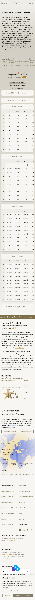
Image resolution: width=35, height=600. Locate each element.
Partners (18, 474)
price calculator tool (8, 380)
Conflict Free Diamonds (8, 513)
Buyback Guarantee (7, 502)
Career (11, 474)
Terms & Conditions (7, 524)
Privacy (3, 519)
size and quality (19, 348)
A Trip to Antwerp (24, 508)
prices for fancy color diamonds (12, 378)
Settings (17, 595)
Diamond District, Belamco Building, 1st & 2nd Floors (18, 463)
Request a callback (26, 431)
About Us (4, 474)
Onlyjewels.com (11, 540)
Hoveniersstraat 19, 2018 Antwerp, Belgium (15, 465)
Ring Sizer (22, 519)
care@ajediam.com (8, 454)
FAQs (20, 513)
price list (14, 328)
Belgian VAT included (14, 77)
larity (26, 392)
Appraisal (21, 502)
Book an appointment (9, 431)
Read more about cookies (11, 591)
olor (26, 381)
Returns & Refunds (7, 497)
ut (25, 386)
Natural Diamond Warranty (9, 508)
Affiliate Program (28, 474)
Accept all (27, 595)
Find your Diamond (24, 491)
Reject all (7, 595)
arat (26, 398)
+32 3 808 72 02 (7, 452)
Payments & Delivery (7, 491)
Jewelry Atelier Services (26, 497)
